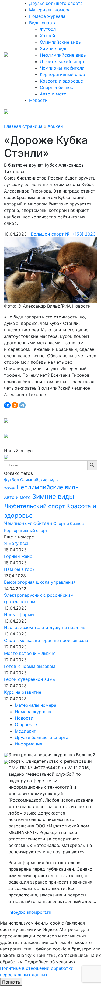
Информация (28, 744)
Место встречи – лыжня (29, 653)
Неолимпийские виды (63, 55)
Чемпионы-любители (62, 68)
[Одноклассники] (15, 405)
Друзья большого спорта (56, 3)
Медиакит (25, 731)
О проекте (26, 724)
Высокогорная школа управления (40, 582)
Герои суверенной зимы (30, 679)
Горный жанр (18, 556)
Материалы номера (50, 9)
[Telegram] (22, 405)
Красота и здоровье (61, 81)
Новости (38, 100)
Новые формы (19, 614)
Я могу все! (16, 543)
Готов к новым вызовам (29, 666)
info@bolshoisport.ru (29, 912)
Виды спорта (43, 22)
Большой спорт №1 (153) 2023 (63, 234)
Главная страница (23, 126)
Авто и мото (53, 94)
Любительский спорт (62, 61)
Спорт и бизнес (56, 87)
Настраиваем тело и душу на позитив (44, 627)
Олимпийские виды (61, 42)
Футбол (48, 29)
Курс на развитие (22, 692)
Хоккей (47, 35)
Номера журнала (47, 16)
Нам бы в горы (20, 569)
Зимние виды (54, 48)
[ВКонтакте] (7, 405)
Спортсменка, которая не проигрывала (46, 640)
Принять (11, 982)
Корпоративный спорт (63, 74)
